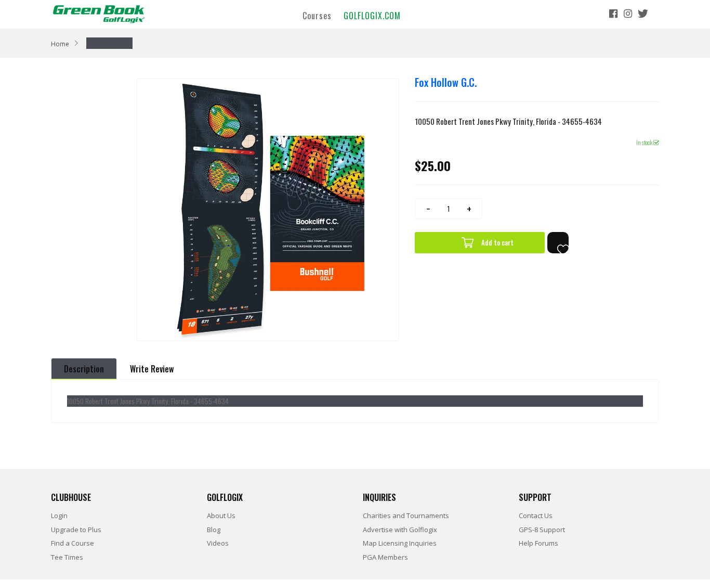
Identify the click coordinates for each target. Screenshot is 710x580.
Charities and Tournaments (406, 515)
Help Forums (538, 543)
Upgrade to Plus (76, 529)
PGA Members (385, 557)
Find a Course (72, 543)
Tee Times (67, 557)
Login (59, 515)
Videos (218, 543)
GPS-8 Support (542, 529)
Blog (213, 529)
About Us (221, 515)
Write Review (152, 369)
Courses (317, 15)
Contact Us (536, 515)
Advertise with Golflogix (400, 529)
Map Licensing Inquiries (400, 543)
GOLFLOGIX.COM (372, 15)
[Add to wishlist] (558, 242)
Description (84, 369)
